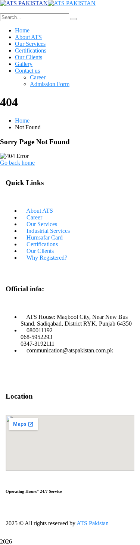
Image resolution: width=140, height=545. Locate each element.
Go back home (17, 162)
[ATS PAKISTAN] (24, 3)
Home (22, 120)
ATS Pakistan (93, 523)
